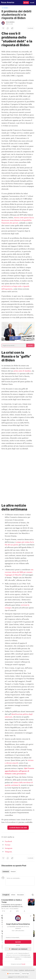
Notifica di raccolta (29, 970)
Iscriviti (26, 2)
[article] (18, 905)
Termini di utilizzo (23, 953)
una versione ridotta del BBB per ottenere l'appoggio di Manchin (19, 572)
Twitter (7, 845)
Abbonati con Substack (19, 949)
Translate (5, 7)
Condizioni (21, 970)
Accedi (32, 2)
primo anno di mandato (22, 371)
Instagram (8, 848)
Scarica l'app (25, 973)
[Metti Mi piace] (3, 28)
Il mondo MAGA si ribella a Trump (11, 901)
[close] (30, 915)
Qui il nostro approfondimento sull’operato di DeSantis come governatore (19, 771)
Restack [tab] (13, 871)
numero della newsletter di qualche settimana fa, (19, 783)
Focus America (10, 22)
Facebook (8, 841)
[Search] (33, 895)
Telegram (8, 851)
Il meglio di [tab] (6, 895)
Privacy (16, 970)
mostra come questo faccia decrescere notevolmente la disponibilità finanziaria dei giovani (17, 220)
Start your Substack (14, 973)
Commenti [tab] (6, 871)
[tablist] (9, 871)
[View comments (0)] (8, 28)
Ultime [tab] (13, 895)
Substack (10, 977)
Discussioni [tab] (20, 895)
